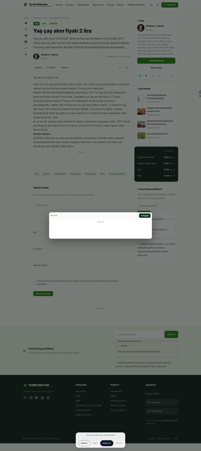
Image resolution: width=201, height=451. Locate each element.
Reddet (84, 443)
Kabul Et (107, 443)
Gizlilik (119, 443)
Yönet (95, 443)
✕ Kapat (145, 216)
